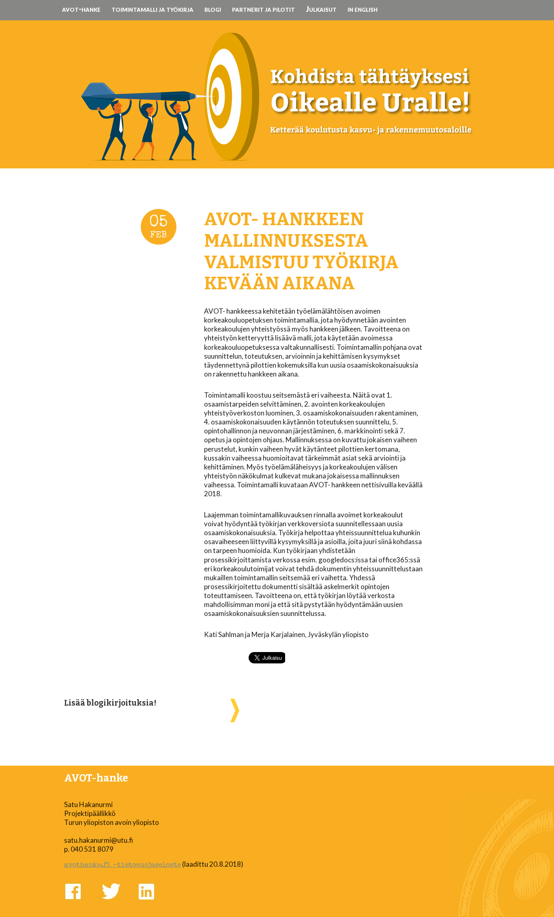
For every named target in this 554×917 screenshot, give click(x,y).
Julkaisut (321, 8)
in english (363, 8)
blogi (212, 8)
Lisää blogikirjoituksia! (110, 703)
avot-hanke (81, 8)
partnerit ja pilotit (263, 8)
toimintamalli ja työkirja (152, 8)
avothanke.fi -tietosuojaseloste (122, 865)
